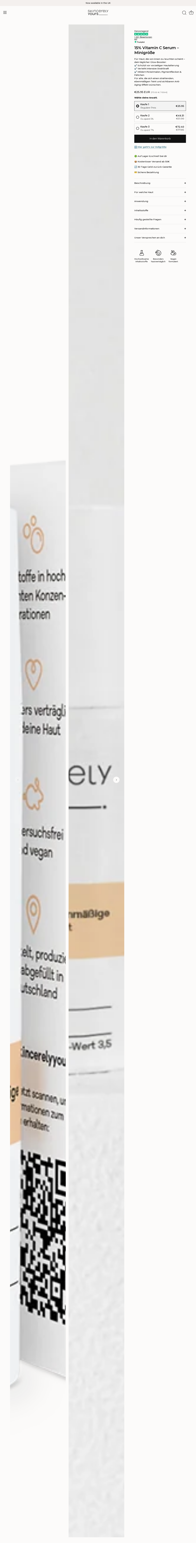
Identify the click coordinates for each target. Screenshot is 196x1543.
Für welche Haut (143, 192)
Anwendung (141, 201)
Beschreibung (142, 183)
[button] (18, 780)
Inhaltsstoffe (141, 210)
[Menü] (5, 12)
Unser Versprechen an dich (149, 237)
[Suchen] (184, 13)
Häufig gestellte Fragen (147, 219)
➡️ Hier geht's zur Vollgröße (150, 147)
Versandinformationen (146, 228)
